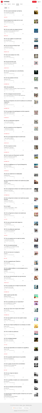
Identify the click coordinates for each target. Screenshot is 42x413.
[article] (21, 13)
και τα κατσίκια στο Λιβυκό (9, 12)
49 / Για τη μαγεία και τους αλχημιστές (13, 127)
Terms (24, 405)
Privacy (21, 405)
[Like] (4, 65)
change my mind (7, 214)
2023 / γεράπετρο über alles (10, 294)
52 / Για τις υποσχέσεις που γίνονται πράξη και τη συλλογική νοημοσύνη (18, 101)
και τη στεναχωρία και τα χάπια (10, 303)
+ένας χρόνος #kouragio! (8, 287)
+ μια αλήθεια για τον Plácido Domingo (11, 246)
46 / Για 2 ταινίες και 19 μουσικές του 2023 (14, 155)
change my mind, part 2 (8, 200)
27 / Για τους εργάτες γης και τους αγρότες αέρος (15, 317)
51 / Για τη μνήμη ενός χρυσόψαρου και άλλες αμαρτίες (16, 111)
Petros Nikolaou (11, 13)
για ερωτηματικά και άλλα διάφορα (10, 396)
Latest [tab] (6, 7)
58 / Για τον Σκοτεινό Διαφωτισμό (12, 45)
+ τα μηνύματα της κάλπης (9, 239)
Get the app (26, 407)
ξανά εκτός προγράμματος (9, 358)
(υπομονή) (6, 103)
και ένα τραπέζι (7, 262)
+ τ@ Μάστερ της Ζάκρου (9, 128)
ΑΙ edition (6, 270)
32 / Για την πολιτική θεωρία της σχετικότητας (15, 276)
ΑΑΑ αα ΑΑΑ (6, 72)
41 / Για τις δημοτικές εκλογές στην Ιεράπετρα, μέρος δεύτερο (16, 198)
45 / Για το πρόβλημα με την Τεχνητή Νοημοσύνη (15, 164)
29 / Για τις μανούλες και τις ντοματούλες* (14, 301)
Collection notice (29, 405)
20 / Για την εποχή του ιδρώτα (11, 373)
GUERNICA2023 (7, 175)
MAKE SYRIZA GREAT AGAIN (9, 112)
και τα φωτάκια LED (7, 40)
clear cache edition (7, 277)
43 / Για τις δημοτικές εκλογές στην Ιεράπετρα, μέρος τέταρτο (16, 181)
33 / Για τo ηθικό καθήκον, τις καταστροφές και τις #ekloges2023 (16, 269)
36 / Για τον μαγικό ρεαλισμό (10, 245)
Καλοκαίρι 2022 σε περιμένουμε (10, 365)
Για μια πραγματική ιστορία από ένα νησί (13, 20)
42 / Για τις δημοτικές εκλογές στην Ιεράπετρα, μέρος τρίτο (18, 188)
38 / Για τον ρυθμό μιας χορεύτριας (12, 229)
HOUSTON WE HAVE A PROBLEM (10, 63)
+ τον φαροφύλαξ (7, 223)
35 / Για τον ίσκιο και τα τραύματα (12, 252)
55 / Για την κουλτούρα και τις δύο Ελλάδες (14, 70)
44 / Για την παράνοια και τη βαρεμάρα (13, 173)
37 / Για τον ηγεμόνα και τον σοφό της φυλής (14, 238)
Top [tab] (8, 7)
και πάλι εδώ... (7, 388)
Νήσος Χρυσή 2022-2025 (9, 21)
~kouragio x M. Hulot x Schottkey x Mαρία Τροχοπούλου (14, 88)
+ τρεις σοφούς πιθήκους (9, 138)
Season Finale (6, 349)
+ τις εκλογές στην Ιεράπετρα (9, 230)
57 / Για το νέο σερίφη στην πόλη (11, 54)
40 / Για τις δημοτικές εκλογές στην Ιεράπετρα (15, 213)
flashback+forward (7, 296)
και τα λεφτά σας (7, 56)
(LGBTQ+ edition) (7, 319)
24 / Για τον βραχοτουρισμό (10, 338)
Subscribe (34, 1)
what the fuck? (6, 374)
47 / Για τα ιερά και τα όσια (10, 145)
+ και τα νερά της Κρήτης (8, 122)
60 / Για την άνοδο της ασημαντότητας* (13, 29)
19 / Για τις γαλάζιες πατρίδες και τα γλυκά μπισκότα (16, 379)
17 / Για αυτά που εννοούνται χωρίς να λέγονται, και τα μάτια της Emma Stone (18, 394)
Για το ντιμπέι (7, 206)
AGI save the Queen (7, 165)
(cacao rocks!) (6, 326)
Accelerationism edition (8, 47)
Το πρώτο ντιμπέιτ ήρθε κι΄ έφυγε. (10, 207)
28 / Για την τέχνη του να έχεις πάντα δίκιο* (14, 308)
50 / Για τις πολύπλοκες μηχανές (11, 120)
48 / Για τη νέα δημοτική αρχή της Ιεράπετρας (14, 136)
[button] (2, 4)
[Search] (37, 8)
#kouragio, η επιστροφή (8, 339)
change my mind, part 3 (8, 190)
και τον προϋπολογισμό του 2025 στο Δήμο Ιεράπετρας (14, 95)
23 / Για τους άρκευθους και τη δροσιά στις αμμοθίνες (16, 347)
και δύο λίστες (6, 310)
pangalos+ (6, 253)
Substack (15, 410)
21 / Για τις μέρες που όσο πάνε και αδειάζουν (14, 363)
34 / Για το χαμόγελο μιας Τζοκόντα (12, 261)
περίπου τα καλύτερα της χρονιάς (10, 156)
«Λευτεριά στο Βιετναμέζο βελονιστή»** (11, 30)
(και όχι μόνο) (6, 381)
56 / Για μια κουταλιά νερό (10, 61)
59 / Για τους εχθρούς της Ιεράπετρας (12, 38)
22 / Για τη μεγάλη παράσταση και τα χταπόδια (15, 356)
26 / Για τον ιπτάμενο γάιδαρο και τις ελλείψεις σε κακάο (17, 324)
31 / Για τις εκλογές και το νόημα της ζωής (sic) (15, 285)
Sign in (39, 1)
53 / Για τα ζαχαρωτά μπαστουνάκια (12, 93)
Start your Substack (18, 407)
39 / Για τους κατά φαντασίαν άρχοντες (13, 222)
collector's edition (7, 183)
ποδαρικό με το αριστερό (9, 147)
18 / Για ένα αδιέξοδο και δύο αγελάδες (13, 386)
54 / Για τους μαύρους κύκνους (11, 77)
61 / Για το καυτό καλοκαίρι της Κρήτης (13, 10)
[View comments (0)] (14, 15)
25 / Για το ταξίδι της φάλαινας (11, 331)
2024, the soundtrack (9, 87)
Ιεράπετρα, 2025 (7, 79)
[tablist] (7, 8)
